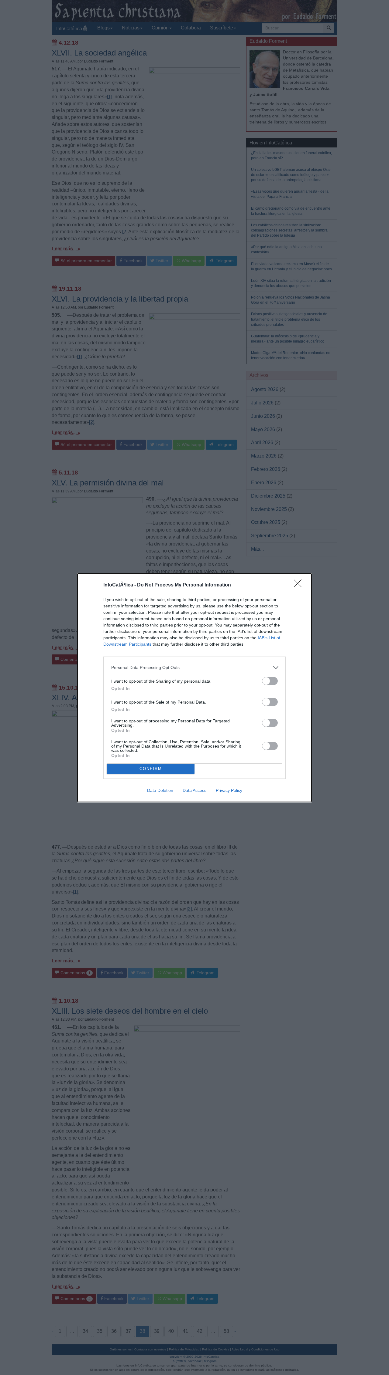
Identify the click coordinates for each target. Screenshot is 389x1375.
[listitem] (194, 667)
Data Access (194, 790)
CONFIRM (150, 768)
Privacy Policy (229, 790)
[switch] (270, 681)
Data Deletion (160, 790)
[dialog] (194, 687)
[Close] (299, 585)
